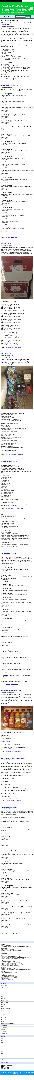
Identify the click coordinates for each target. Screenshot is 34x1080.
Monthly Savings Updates (6, 1012)
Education (3, 998)
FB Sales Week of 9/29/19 (9, 807)
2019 (2, 1040)
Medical (2, 1010)
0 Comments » (20, 508)
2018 (2, 1042)
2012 (2, 1053)
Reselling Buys (4, 1019)
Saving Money (4, 1025)
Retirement (3, 1021)
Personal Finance (4, 1017)
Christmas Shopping (5, 990)
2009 (2, 1059)
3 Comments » (17, 79)
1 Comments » (20, 454)
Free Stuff (3, 1004)
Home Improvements (5, 1008)
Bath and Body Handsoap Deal (11, 690)
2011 (2, 1055)
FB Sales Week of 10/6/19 (9, 553)
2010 (2, 1057)
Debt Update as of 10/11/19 (9, 461)
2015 (2, 1047)
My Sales (3, 1015)
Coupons (3, 994)
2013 (2, 1051)
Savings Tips (4, 1027)
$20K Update (5, 515)
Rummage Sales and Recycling (7, 1023)
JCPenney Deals (6, 244)
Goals (2, 1006)
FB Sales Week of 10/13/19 (9, 85)
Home (2, 16)
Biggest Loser (4, 987)
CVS (2, 996)
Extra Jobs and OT (5, 1000)
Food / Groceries (4, 1002)
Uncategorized (4, 1033)
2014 (2, 1049)
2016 (2, 1046)
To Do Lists (3, 1031)
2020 (2, 1038)
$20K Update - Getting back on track (13, 758)
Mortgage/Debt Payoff (5, 1013)
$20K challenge (4, 985)
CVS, (7, 454)
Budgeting (3, 989)
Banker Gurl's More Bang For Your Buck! (19, 1072)
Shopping (3, 1029)
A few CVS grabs (6, 354)
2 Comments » (14, 237)
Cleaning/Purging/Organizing (7, 992)
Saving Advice (17, 1073)
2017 (2, 1044)
